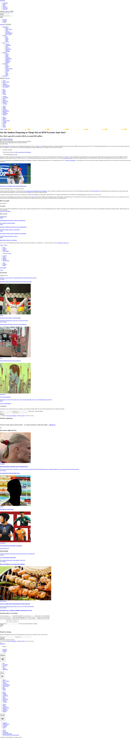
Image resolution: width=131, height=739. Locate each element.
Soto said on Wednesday (70, 160)
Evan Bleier (4, 139)
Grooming (7, 51)
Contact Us (5, 725)
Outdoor (7, 69)
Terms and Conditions (11, 415)
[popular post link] (18, 277)
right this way (52, 424)
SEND (2, 625)
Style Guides (8, 49)
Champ (4, 668)
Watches (7, 50)
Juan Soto (7, 146)
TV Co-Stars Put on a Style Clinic (8, 557)
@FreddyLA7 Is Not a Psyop (7, 509)
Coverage (5, 665)
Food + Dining (8, 29)
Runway (7, 47)
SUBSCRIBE (6, 251)
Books (6, 37)
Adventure (7, 31)
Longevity (7, 57)
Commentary (8, 45)
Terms (4, 727)
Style (4, 5)
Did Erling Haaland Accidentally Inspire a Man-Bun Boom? (14, 466)
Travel (6, 30)
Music (6, 40)
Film (6, 36)
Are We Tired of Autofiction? (5, 403)
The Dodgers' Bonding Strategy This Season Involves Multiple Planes (13, 227)
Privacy (4, 730)
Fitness (6, 55)
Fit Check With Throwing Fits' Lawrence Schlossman (10, 360)
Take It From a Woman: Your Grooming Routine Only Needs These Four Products (16, 281)
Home (6, 67)
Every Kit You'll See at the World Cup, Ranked (11, 545)
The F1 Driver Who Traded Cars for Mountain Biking (10, 317)
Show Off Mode (9, 33)
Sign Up (2, 414)
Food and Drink (8, 68)
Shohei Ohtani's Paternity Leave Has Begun (8, 240)
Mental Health (8, 58)
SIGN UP (2, 638)
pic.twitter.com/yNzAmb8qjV (24, 152)
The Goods (5, 7)
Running (7, 62)
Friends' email (3, 623)
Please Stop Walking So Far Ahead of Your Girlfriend (12, 564)
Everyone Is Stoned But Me (5, 396)
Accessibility (5, 732)
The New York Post (95, 191)
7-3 (36, 146)
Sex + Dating (3, 470)
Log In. (9, 253)
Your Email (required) (17, 616)
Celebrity (7, 44)
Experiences (5, 2)
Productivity (8, 61)
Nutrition (7, 60)
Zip (13, 412)
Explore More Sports (4, 548)
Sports (5, 129)
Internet (7, 41)
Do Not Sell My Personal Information (11, 735)
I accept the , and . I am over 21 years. (18, 415)
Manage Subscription (7, 733)
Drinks (6, 28)
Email (14, 411)
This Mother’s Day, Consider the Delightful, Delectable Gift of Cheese (16, 610)
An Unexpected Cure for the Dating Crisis (10, 473)
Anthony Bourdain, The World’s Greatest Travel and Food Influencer (13, 324)
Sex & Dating (8, 34)
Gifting (7, 74)
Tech (6, 72)
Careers (4, 731)
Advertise (5, 726)
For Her (7, 71)
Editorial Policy (6, 724)
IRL (4, 667)
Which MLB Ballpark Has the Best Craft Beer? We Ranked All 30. (12, 220)
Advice (7, 53)
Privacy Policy (22, 415)
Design (7, 39)
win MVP (29, 192)
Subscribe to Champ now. (63, 242)
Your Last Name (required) (18, 618)
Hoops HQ (5, 9)
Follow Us (2, 11)
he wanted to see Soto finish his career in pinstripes (36, 191)
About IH (5, 722)
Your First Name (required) (18, 617)
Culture (4, 4)
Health (6, 56)
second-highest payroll (67, 158)
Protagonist (5, 669)
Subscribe (7, 11)
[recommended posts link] (15, 462)
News (6, 46)
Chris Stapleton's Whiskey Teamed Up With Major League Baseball (13, 233)
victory (38, 146)
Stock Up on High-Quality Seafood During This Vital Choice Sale (15, 603)
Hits (4, 663)
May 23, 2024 (14, 154)
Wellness (5, 6)
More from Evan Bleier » (5, 211)
